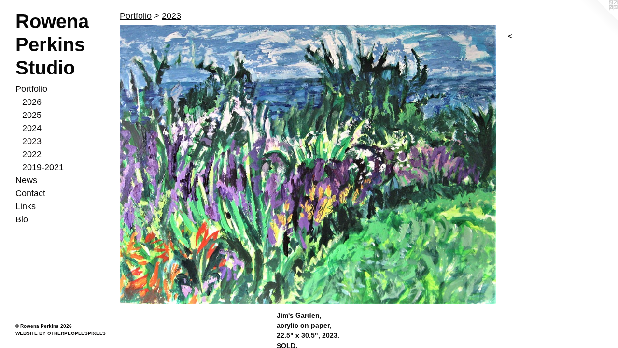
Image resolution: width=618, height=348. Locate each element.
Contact (30, 193)
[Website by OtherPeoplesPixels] (598, 19)
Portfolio (31, 89)
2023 (32, 141)
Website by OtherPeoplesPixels (60, 333)
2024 (32, 128)
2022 (32, 154)
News (26, 180)
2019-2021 (43, 167)
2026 (32, 102)
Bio (21, 219)
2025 (32, 115)
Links (25, 206)
